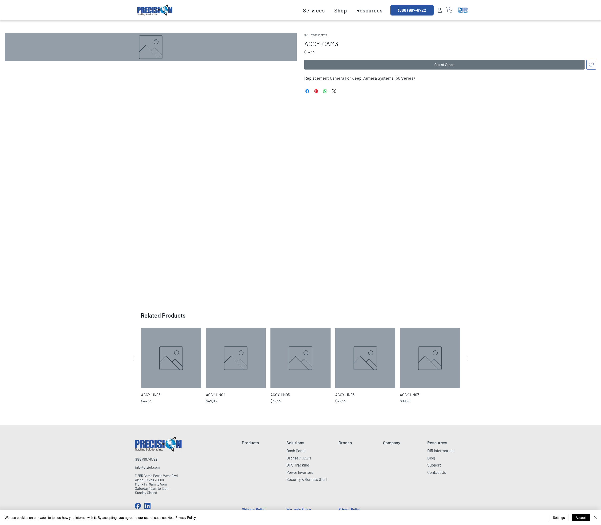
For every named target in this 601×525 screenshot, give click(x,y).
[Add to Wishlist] (591, 65)
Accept (581, 517)
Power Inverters (299, 472)
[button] (313, 10)
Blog (431, 457)
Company (391, 442)
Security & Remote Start (306, 479)
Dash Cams (295, 450)
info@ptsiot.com (147, 467)
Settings (559, 517)
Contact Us (436, 472)
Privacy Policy (349, 509)
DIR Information (440, 450)
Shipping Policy (253, 509)
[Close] (595, 517)
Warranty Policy (298, 509)
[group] (300, 366)
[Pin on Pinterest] (316, 91)
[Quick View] (171, 358)
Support (434, 465)
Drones (345, 442)
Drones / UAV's (298, 457)
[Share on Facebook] (307, 91)
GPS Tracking (297, 465)
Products (250, 442)
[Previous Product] (134, 358)
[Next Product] (467, 358)
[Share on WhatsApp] (325, 91)
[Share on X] (334, 91)
